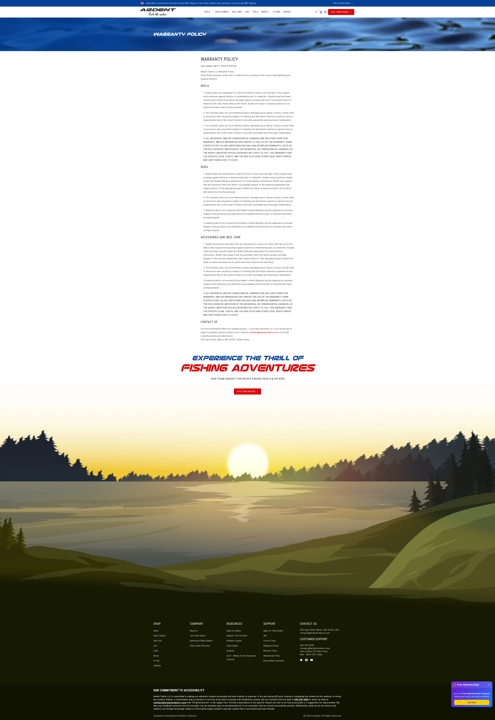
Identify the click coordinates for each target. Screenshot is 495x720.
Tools (155, 651)
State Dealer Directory (200, 646)
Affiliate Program (234, 640)
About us (194, 631)
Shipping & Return (271, 646)
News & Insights (234, 631)
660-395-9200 (307, 645)
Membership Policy (271, 656)
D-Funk (156, 660)
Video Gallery (232, 646)
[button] (208, 12)
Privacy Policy (269, 640)
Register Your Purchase (237, 635)
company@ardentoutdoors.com (264, 332)
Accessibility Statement (273, 660)
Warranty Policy (270, 651)
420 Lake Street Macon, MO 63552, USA (319, 630)
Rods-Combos (159, 635)
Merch (156, 656)
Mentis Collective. (188, 716)
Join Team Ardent (340, 12)
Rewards (230, 651)
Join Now (472, 702)
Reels (155, 631)
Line (155, 646)
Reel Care (157, 640)
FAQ (265, 635)
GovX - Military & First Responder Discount (241, 658)
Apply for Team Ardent (273, 631)
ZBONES (157, 666)
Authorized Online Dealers (201, 640)
